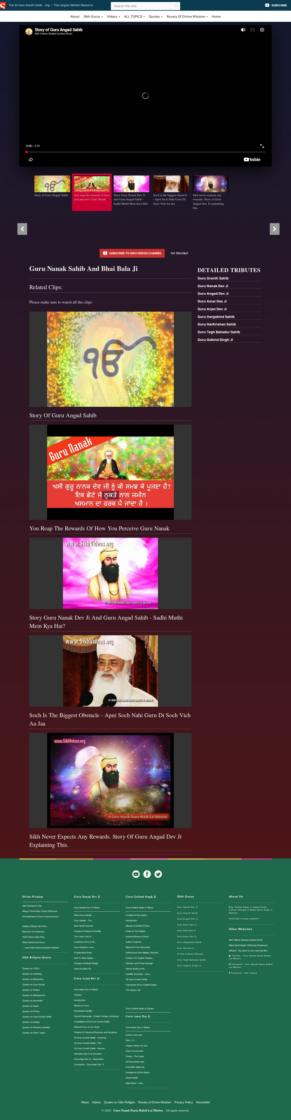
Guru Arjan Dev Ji (87, 978)
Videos (96, 1102)
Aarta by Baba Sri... (83, 968)
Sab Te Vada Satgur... (84, 958)
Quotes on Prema (30, 1011)
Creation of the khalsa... (137, 915)
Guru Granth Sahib (187, 913)
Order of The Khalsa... (136, 931)
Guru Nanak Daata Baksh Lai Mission (138, 1110)
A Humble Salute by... (136, 1067)
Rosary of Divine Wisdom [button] (186, 16)
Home (216, 16)
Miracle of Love (81, 1005)
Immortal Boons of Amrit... (138, 936)
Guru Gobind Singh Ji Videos (139, 907)
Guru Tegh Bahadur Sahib (191, 960)
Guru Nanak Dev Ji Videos (87, 907)
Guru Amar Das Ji (138, 1016)
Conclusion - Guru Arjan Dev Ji (89, 1064)
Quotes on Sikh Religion (119, 1102)
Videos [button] (112, 16)
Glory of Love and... (135, 1051)
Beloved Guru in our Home (87, 1027)
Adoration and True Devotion (88, 1054)
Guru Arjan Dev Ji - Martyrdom (89, 1059)
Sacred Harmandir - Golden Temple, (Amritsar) (96, 1016)
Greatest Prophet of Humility (87, 931)
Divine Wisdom (32, 897)
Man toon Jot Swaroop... (34, 931)
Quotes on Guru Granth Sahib (36, 1016)
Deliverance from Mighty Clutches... (143, 952)
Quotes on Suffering (32, 974)
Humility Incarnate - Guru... (139, 974)
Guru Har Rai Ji (185, 948)
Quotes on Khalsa (31, 990)
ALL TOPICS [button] (133, 16)
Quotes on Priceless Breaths (36, 1027)
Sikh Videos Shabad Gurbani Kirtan (245, 940)
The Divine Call (133, 990)
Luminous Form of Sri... (85, 942)
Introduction (79, 1000)
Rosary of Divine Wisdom (154, 1102)
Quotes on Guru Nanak (33, 984)
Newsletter (203, 1102)
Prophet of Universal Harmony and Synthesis (95, 1032)
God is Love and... (134, 1035)
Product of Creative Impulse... (140, 958)
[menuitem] (230, 278)
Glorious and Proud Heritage (139, 963)
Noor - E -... (131, 1040)
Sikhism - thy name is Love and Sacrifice (248, 950)
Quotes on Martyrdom (33, 979)
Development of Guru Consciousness (40, 916)
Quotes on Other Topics (34, 1033)
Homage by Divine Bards (138, 1072)
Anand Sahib (132, 1078)
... (40, 947)
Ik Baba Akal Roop (83, 952)
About (75, 16)
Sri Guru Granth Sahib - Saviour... (90, 1048)
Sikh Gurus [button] (92, 16)
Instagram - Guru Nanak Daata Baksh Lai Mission (251, 965)
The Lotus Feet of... (83, 936)
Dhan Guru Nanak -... (84, 915)
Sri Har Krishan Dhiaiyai (190, 954)
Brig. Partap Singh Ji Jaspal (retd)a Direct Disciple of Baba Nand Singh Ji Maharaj (250, 910)
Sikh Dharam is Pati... (32, 906)
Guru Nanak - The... (83, 920)
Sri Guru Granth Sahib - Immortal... (90, 1038)
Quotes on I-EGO (30, 968)
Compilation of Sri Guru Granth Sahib (91, 1021)
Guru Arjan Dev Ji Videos (86, 989)
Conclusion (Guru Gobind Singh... (142, 985)
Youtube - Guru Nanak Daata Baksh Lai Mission (250, 957)
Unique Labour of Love (136, 1045)
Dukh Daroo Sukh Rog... (34, 937)
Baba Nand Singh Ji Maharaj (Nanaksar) (248, 945)
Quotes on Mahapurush (33, 995)
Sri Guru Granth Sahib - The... (88, 1043)
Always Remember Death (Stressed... (40, 911)
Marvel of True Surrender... (139, 947)
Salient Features (133, 942)
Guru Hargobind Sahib (189, 942)
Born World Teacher (83, 926)
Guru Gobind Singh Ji (141, 897)
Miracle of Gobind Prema (137, 926)
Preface (78, 995)
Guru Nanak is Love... (84, 947)
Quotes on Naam (30, 1006)
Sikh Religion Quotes (36, 957)
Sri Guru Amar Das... (136, 1061)
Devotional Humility (83, 1011)
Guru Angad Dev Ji (187, 919)
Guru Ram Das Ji (186, 930)
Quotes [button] (155, 16)
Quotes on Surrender (32, 1000)
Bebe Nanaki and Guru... (34, 942)
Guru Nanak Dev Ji (87, 897)
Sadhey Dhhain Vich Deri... (35, 926)
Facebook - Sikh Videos (243, 973)
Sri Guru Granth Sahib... (137, 979)
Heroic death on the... (136, 968)
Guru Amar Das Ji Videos (138, 1027)
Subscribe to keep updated (244, 918)
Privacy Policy (183, 1102)
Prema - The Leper (135, 1056)
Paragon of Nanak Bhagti (86, 963)
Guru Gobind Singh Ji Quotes (140, 1008)
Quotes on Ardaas (31, 1022)
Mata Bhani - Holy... (135, 1083)
